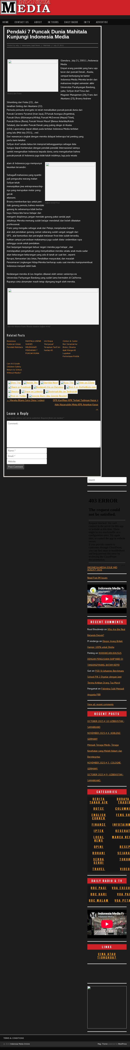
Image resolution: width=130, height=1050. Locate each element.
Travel (98, 869)
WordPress (122, 1044)
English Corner (99, 816)
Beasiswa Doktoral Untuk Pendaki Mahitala (15, 344)
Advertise (102, 22)
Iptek (99, 831)
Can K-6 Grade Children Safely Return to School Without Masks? (14, 368)
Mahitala (46, 45)
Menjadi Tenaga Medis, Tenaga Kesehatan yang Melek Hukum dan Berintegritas (104, 750)
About (38, 22)
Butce (98, 809)
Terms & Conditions (13, 1038)
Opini (99, 847)
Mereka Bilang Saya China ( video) (26, 400)
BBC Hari (99, 894)
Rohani (98, 853)
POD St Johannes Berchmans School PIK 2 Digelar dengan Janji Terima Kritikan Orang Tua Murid (105, 676)
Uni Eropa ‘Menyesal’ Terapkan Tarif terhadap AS (52, 345)
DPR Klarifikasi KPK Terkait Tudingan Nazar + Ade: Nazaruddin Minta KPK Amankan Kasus (75, 404)
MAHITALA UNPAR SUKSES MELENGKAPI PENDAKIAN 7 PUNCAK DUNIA (33, 347)
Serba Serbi (98, 861)
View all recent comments (100, 704)
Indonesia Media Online (20, 1044)
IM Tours (53, 22)
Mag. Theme (103, 1044)
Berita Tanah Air (99, 800)
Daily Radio (71, 22)
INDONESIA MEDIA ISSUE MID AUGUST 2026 (102, 568)
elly (17, 45)
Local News (35, 45)
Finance (99, 825)
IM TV (87, 22)
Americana (26, 45)
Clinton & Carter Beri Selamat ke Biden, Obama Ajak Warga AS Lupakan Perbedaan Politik (71, 349)
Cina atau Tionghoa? (106, 955)
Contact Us (22, 22)
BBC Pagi (99, 888)
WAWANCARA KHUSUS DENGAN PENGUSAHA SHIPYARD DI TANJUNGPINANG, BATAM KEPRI (105, 658)
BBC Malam (99, 900)
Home (6, 22)
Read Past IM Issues (97, 577)
